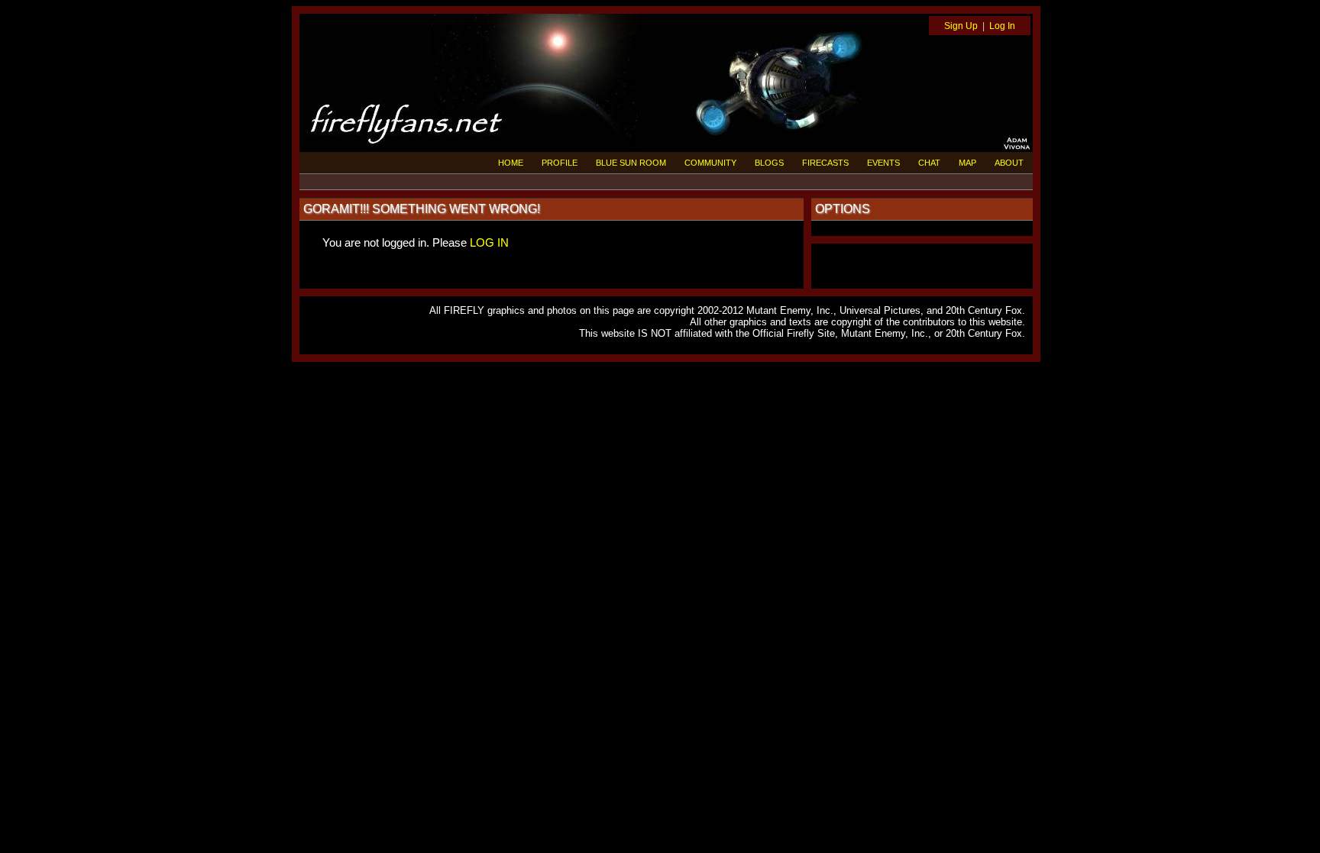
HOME (510, 162)
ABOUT (1009, 162)
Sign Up (961, 26)
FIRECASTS (825, 162)
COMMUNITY (710, 162)
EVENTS (883, 162)
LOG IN (489, 242)
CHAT (929, 162)
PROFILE (560, 162)
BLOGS (769, 162)
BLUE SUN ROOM (631, 162)
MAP (967, 162)
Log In (1002, 26)
